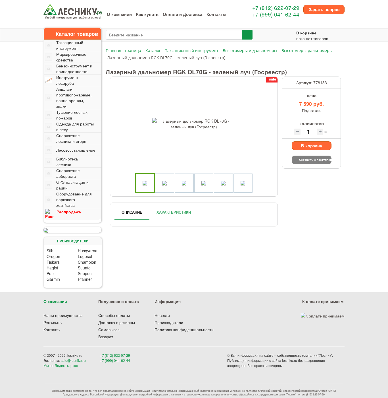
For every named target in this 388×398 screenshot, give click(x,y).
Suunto (84, 268)
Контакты (216, 14)
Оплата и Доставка (182, 14)
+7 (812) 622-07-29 (275, 7)
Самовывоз (108, 329)
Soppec (84, 273)
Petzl (51, 273)
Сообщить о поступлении (315, 160)
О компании (119, 14)
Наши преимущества (63, 315)
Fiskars (53, 262)
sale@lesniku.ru (73, 360)
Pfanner (85, 279)
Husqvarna (87, 250)
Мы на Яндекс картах (60, 365)
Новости (162, 315)
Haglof (52, 268)
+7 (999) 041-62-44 (275, 14)
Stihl (50, 250)
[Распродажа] (72, 230)
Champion (87, 262)
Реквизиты (52, 322)
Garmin (53, 279)
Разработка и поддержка (304, 365)
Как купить (147, 14)
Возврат (105, 336)
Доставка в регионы (116, 322)
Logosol (85, 256)
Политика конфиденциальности (184, 329)
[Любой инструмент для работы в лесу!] (72, 9)
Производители (169, 322)
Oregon (53, 256)
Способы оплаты (114, 315)
